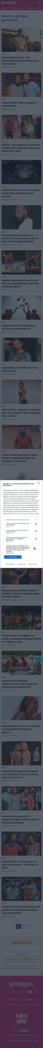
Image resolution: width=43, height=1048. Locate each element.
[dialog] (21, 524)
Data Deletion (10, 564)
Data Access (21, 564)
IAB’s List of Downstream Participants (24, 513)
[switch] (35, 524)
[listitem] (21, 520)
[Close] (39, 484)
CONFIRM (12, 557)
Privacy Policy (32, 564)
